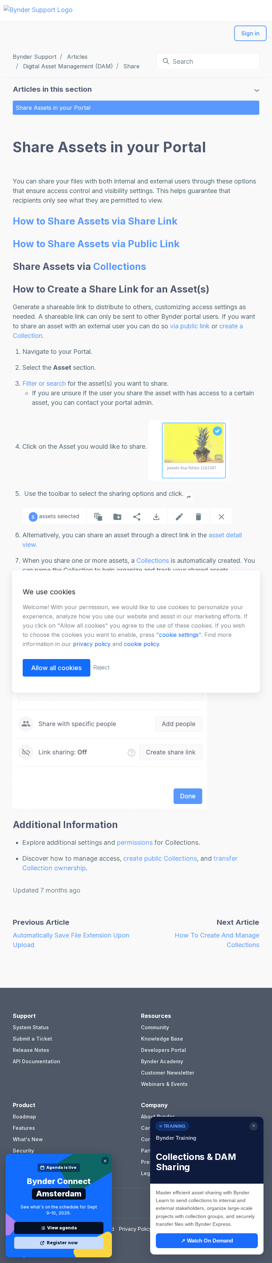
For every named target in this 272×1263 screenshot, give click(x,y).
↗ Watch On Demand (207, 1241)
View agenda (62, 1227)
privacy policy (91, 643)
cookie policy (141, 643)
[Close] (105, 1161)
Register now (62, 1242)
